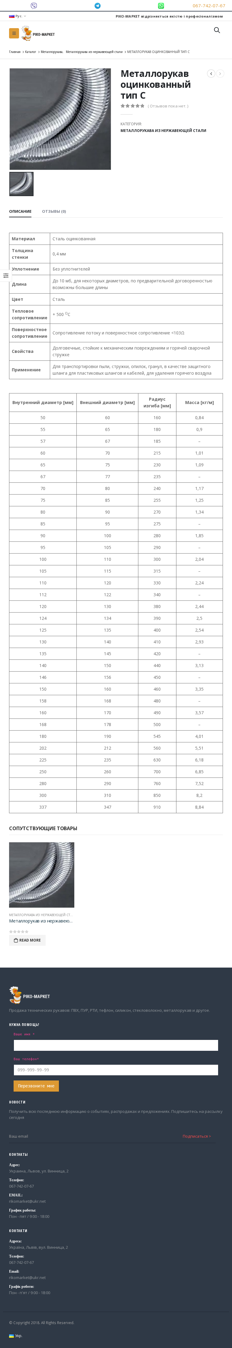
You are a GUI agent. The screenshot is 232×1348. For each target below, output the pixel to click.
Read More (30, 940)
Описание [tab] (20, 211)
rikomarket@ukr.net (27, 1201)
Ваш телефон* (26, 1059)
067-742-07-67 (209, 5)
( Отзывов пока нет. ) (168, 106)
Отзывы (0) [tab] (54, 211)
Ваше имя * (24, 1034)
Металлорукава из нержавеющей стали (163, 130)
